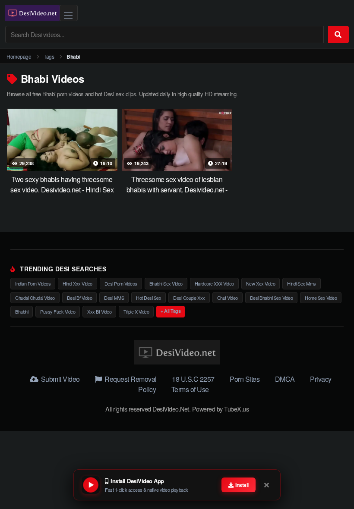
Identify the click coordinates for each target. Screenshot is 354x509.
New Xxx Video (260, 283)
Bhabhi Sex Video (166, 283)
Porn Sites (244, 379)
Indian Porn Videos (33, 283)
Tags (49, 56)
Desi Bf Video (79, 297)
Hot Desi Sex (148, 297)
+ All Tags (170, 311)
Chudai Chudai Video (35, 297)
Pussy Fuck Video (57, 311)
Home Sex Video (321, 297)
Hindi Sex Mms (301, 283)
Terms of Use (190, 389)
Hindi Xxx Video (77, 283)
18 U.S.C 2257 (193, 379)
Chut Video (227, 297)
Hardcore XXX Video (214, 283)
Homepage (18, 56)
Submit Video (59, 379)
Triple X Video (136, 311)
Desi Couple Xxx (189, 297)
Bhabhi (21, 311)
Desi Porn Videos (120, 283)
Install (241, 485)
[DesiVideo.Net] (32, 13)
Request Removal (130, 379)
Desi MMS (114, 297)
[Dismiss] (267, 485)
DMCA (285, 379)
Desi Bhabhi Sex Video (271, 297)
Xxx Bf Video (99, 311)
